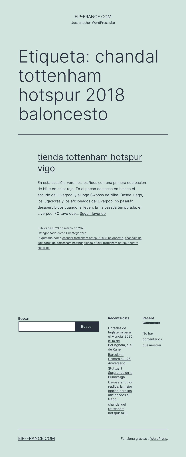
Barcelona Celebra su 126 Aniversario (119, 359)
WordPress (158, 438)
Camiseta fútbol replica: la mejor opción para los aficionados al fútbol (120, 390)
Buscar (23, 318)
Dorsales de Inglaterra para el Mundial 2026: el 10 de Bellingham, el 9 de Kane (120, 338)
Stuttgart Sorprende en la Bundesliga (120, 373)
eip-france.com (93, 16)
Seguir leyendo (93, 213)
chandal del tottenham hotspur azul (117, 408)
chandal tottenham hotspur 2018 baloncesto (92, 238)
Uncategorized (76, 233)
